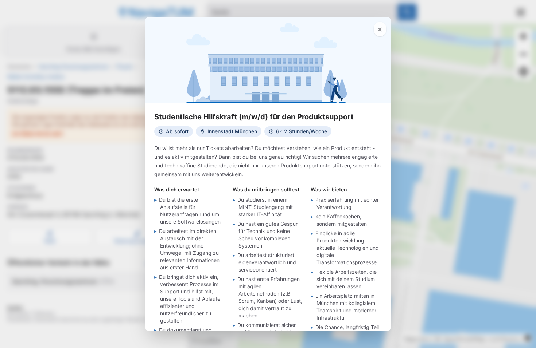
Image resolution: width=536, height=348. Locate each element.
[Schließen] (380, 29)
